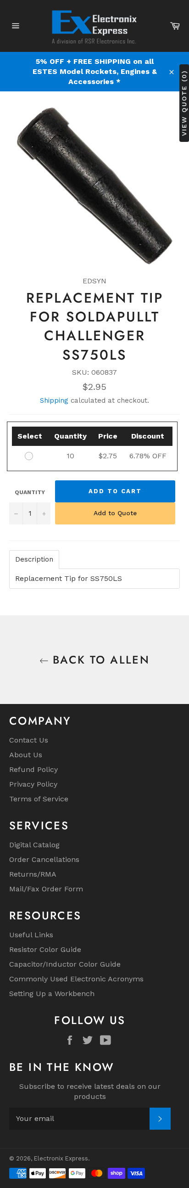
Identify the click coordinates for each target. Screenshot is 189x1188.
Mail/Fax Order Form (46, 888)
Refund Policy (33, 769)
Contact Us (28, 740)
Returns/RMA (32, 874)
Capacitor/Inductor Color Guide (65, 964)
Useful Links (31, 934)
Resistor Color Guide (45, 949)
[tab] (34, 559)
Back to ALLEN (99, 659)
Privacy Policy (33, 784)
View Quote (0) (184, 103)
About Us (25, 754)
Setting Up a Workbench (51, 993)
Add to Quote (115, 513)
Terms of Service (38, 798)
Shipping (54, 400)
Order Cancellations (44, 859)
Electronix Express (61, 1158)
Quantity (30, 492)
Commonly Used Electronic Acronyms (76, 978)
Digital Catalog (34, 844)
